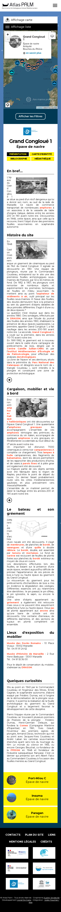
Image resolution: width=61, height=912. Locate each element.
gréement (14, 602)
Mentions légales (22, 841)
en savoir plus (33, 52)
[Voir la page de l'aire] (30, 136)
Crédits (46, 841)
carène (11, 555)
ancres (44, 610)
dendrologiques (26, 357)
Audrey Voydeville (51, 897)
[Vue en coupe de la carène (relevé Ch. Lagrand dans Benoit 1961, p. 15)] (35, 528)
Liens (52, 834)
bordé (46, 544)
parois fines (30, 463)
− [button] (8, 39)
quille (38, 547)
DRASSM (15, 318)
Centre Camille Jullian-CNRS (25, 348)
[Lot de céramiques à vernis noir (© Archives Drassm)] (35, 407)
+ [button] (8, 34)
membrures (17, 544)
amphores (46, 207)
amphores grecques (25, 427)
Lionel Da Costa (24, 900)
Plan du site (34, 834)
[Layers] (52, 35)
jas (52, 608)
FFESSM (15, 750)
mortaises (32, 553)
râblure (11, 550)
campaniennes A (44, 449)
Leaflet (39, 107)
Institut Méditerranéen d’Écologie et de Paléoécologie (30, 353)
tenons (17, 553)
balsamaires (14, 458)
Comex (24, 725)
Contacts (12, 834)
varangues (14, 547)
